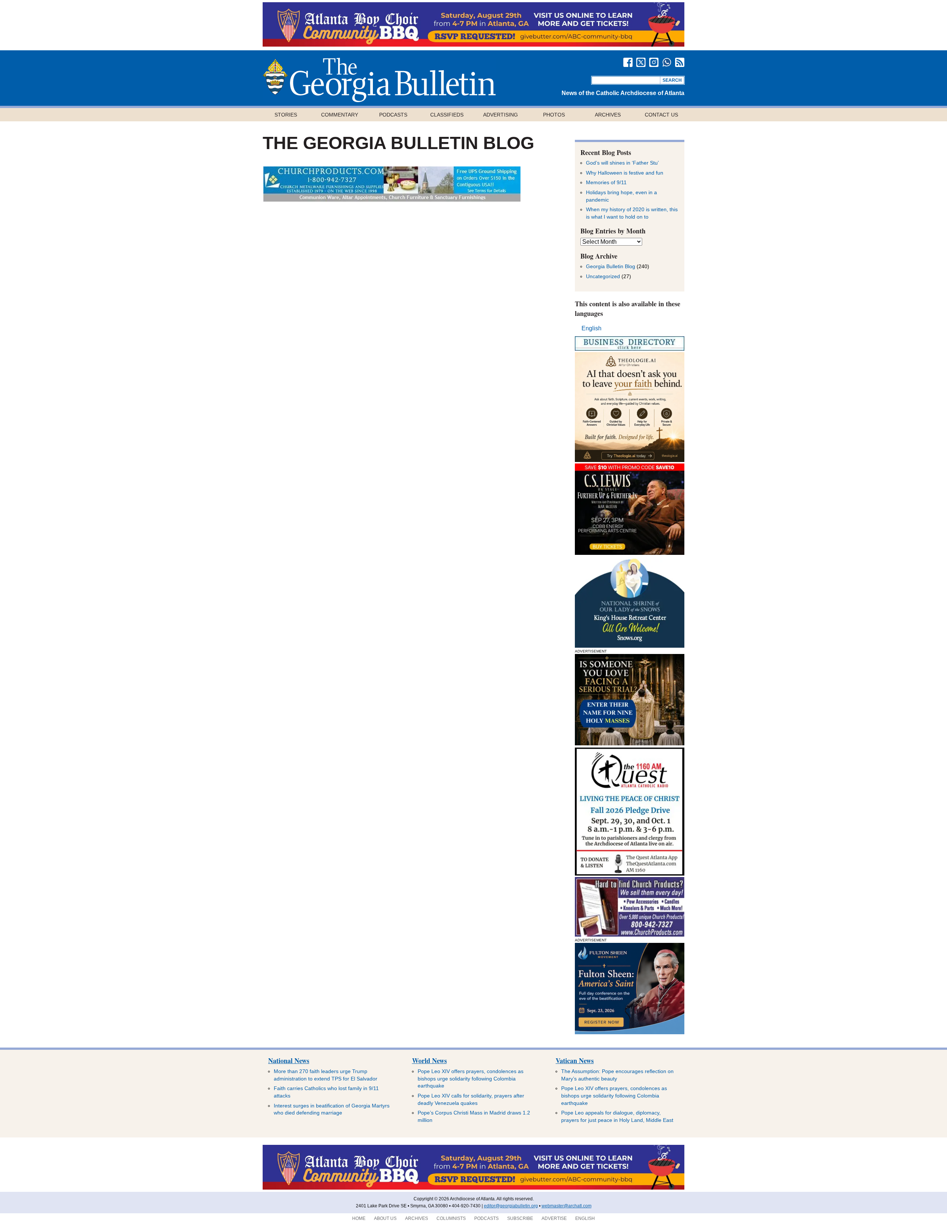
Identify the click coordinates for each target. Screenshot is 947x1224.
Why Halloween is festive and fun (624, 173)
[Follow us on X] (641, 62)
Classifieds (447, 115)
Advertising (500, 115)
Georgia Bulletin (379, 80)
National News (288, 1060)
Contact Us (661, 115)
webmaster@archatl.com (567, 1205)
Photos (554, 115)
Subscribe (520, 1218)
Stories (285, 115)
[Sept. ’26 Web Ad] (629, 646)
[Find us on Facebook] (628, 62)
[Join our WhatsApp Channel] (666, 62)
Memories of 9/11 (606, 182)
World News (429, 1060)
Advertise (554, 1218)
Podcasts (393, 115)
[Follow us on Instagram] (653, 62)
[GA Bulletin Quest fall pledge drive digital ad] (629, 873)
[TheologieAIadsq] (629, 460)
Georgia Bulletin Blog (610, 266)
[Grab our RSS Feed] (679, 62)
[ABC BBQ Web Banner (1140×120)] (473, 44)
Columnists (451, 1218)
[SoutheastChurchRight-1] (629, 934)
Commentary (339, 115)
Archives (608, 115)
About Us (385, 1218)
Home (358, 1218)
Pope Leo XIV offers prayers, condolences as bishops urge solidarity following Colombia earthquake (470, 1078)
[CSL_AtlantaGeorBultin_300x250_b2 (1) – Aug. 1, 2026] (629, 553)
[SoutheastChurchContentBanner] (391, 199)
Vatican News (575, 1060)
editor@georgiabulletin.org (511, 1205)
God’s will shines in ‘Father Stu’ (622, 163)
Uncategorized (603, 276)
